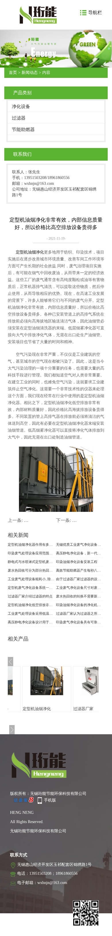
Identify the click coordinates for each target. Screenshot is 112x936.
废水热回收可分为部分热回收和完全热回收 (31, 570)
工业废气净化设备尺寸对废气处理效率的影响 (79, 588)
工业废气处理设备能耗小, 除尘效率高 (31, 579)
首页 (13, 72)
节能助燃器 (23, 129)
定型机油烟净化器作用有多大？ (31, 545)
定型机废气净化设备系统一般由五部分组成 (31, 588)
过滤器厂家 (83, 709)
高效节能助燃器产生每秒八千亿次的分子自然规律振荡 (79, 570)
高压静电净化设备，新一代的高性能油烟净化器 (79, 553)
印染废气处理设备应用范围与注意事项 (31, 553)
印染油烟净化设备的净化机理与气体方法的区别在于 (79, 605)
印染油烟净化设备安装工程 (76, 562)
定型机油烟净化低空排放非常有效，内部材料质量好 (31, 605)
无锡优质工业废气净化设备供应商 (79, 545)
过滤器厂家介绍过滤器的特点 (30, 596)
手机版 (50, 800)
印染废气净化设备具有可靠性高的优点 (79, 622)
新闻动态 (30, 72)
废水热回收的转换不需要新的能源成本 (79, 596)
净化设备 (21, 106)
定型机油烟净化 (37, 709)
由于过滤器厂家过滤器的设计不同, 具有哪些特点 (79, 579)
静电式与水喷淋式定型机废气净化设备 (31, 562)
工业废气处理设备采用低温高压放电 (31, 614)
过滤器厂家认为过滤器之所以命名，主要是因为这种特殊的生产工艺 (79, 614)
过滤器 (19, 118)
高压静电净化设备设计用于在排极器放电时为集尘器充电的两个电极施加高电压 (31, 622)
